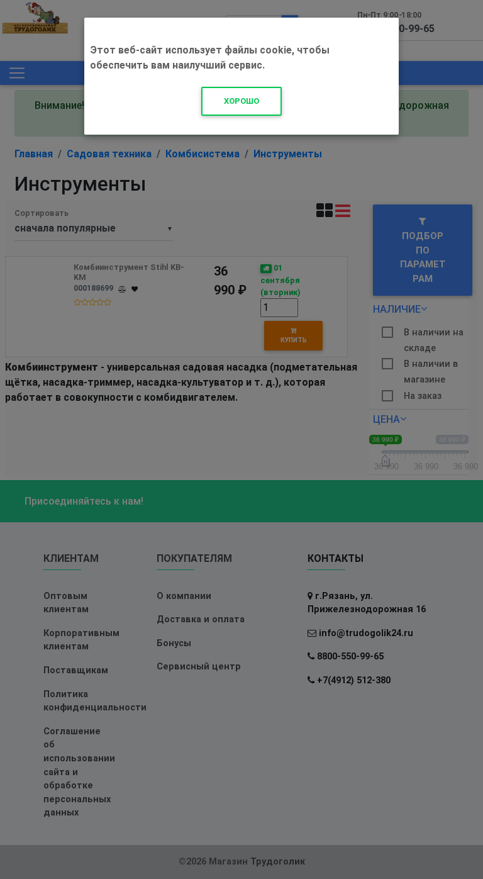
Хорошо (241, 101)
